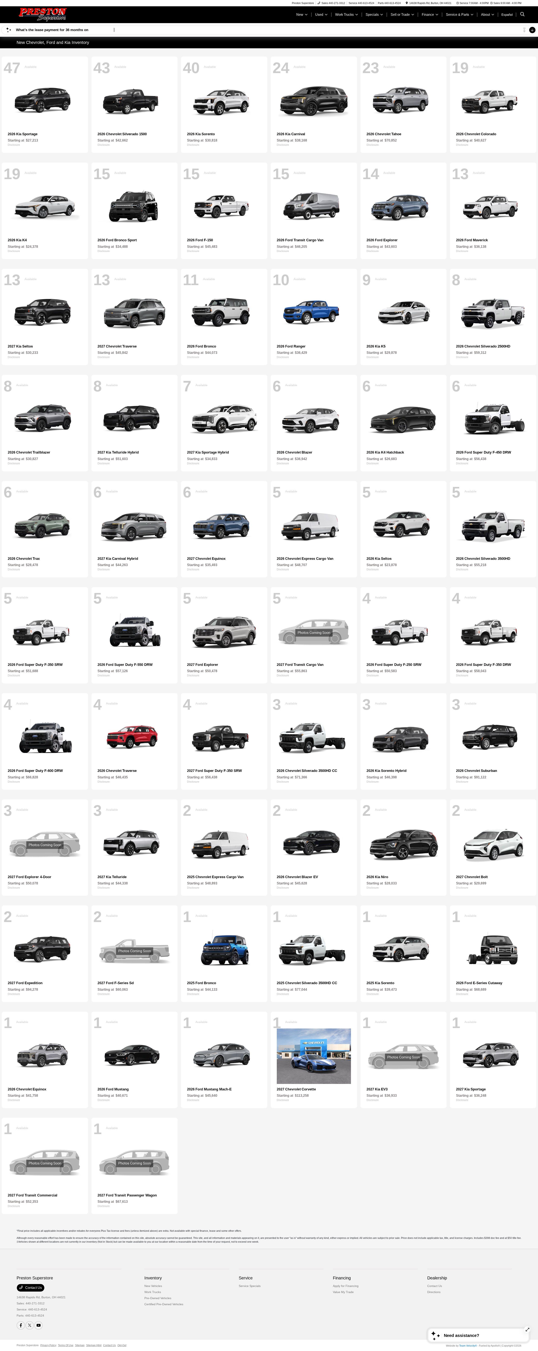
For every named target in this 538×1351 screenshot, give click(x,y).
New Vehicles (153, 1286)
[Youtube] (38, 1325)
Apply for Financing (346, 1286)
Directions (433, 1292)
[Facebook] (21, 1325)
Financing (342, 1278)
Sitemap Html (94, 1345)
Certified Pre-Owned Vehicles (163, 1304)
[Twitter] (29, 1325)
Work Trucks (152, 1292)
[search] (522, 14)
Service (246, 1278)
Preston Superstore (28, 1345)
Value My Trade (343, 1292)
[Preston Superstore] (53, 14)
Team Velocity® (468, 1345)
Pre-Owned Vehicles (157, 1298)
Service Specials (250, 1286)
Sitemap (79, 1345)
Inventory (153, 1278)
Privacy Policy (48, 1345)
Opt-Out (121, 1345)
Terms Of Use (65, 1345)
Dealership (437, 1278)
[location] (407, 3)
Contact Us (33, 1287)
